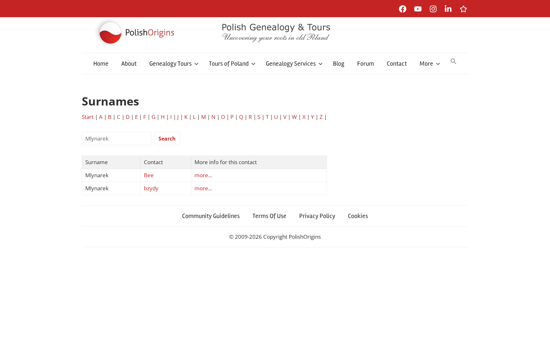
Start (88, 116)
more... (203, 175)
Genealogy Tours (170, 64)
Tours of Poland (229, 64)
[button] (453, 61)
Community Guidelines (211, 216)
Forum (365, 64)
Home (101, 64)
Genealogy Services (291, 64)
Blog (338, 64)
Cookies (358, 216)
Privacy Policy (317, 216)
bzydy (151, 188)
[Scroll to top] (539, 345)
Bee (149, 175)
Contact (397, 64)
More (426, 64)
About (129, 64)
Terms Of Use (269, 216)
